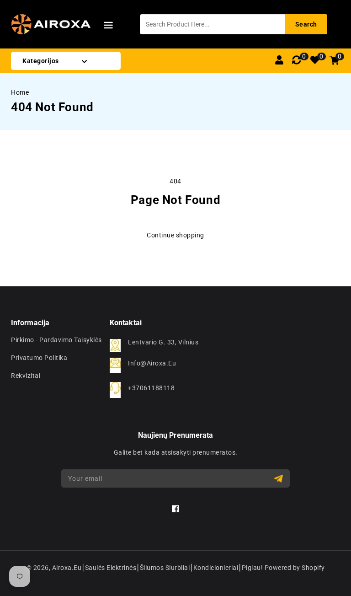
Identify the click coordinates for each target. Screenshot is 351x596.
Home (20, 92)
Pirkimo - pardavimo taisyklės (56, 340)
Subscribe (279, 478)
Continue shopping (175, 235)
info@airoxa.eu (152, 363)
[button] (108, 27)
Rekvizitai (25, 375)
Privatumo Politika (39, 357)
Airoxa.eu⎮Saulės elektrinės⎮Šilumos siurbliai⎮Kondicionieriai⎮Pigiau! (157, 567)
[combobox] (233, 24)
